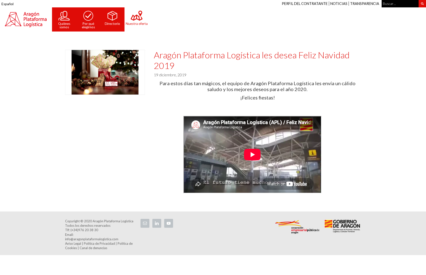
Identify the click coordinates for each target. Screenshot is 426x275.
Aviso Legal (73, 243)
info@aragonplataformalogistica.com (91, 239)
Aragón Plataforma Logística (26, 19)
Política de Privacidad (99, 243)
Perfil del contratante (305, 3)
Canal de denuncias (93, 248)
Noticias (338, 3)
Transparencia (364, 3)
